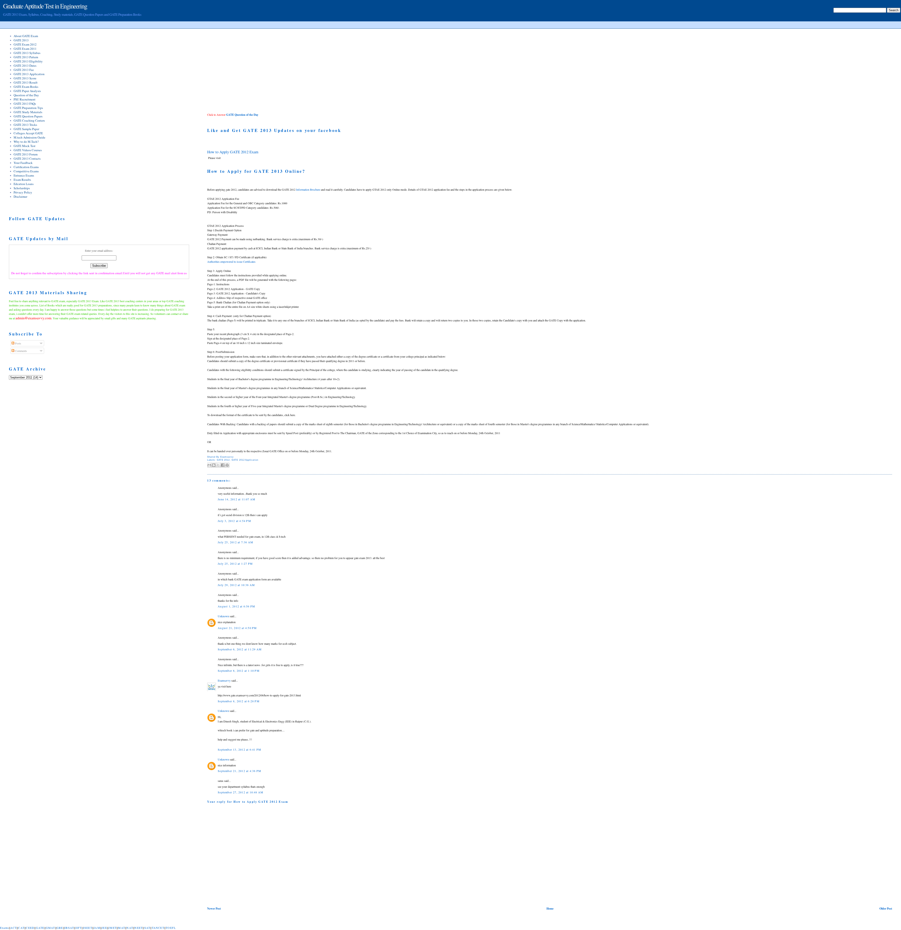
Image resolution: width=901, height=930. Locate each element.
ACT (13, 928)
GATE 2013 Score (25, 78)
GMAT (50, 928)
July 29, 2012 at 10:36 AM (236, 585)
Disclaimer (20, 196)
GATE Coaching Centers (29, 120)
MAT (121, 928)
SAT (147, 928)
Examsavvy (224, 680)
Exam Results (22, 180)
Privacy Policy (23, 192)
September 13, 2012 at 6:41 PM (239, 749)
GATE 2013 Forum (26, 154)
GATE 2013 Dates (25, 65)
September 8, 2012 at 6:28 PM (239, 701)
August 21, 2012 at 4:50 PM (237, 628)
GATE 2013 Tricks (25, 125)
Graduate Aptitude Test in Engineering (45, 5)
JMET (112, 928)
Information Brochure (308, 189)
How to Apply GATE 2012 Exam (232, 151)
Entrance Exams (24, 175)
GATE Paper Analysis (27, 91)
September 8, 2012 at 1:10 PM (239, 670)
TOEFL (171, 928)
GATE (40, 928)
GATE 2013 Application (29, 74)
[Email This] (209, 465)
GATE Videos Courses (28, 150)
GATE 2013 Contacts (27, 158)
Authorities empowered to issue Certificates (231, 261)
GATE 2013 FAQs (25, 103)
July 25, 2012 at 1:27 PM (235, 563)
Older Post (885, 909)
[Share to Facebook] (222, 465)
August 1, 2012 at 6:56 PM (236, 606)
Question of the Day (26, 95)
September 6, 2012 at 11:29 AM (240, 649)
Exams (4, 928)
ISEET (87, 928)
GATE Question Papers (28, 116)
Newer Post (214, 909)
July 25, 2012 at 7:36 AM (235, 542)
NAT (129, 928)
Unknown (223, 616)
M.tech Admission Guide (29, 137)
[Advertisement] (246, 70)
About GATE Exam (26, 36)
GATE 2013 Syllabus (27, 53)
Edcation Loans (24, 184)
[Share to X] (218, 465)
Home (550, 909)
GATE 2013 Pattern (26, 57)
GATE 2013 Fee (24, 70)
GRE (60, 928)
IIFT (79, 928)
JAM (97, 928)
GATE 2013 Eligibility (28, 61)
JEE (104, 928)
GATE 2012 (223, 460)
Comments (20, 351)
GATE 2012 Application (245, 460)
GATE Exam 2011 (25, 48)
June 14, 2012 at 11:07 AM (236, 499)
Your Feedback (23, 163)
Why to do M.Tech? (26, 141)
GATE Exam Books (26, 87)
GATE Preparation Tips (28, 108)
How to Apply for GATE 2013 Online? (256, 171)
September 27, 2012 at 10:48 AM (240, 792)
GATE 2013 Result (26, 82)
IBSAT (69, 928)
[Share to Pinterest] (227, 465)
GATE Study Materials (28, 112)
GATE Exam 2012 (25, 44)
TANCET (158, 928)
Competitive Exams (26, 171)
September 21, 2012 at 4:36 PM (239, 771)
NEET (138, 928)
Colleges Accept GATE (28, 133)
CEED (30, 928)
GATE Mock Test (24, 146)
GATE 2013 (21, 40)
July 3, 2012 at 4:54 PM (234, 521)
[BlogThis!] (213, 465)
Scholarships (22, 188)
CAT (21, 928)
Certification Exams (26, 167)
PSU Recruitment (24, 99)
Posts (17, 343)
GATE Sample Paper (26, 129)
